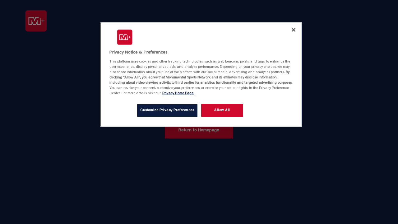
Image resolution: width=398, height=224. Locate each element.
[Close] (293, 30)
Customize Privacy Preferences (167, 110)
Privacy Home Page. (178, 93)
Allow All (222, 110)
